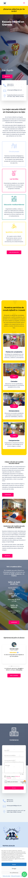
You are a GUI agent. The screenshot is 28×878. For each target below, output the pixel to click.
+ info (14, 347)
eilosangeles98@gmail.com (14, 90)
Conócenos (8, 494)
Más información (14, 252)
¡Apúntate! (14, 622)
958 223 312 (7, 76)
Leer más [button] (14, 661)
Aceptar (14, 864)
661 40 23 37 (10, 85)
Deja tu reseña (14, 675)
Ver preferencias (14, 872)
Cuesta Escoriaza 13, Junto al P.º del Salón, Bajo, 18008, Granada (15, 95)
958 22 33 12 (10, 84)
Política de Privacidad (15, 876)
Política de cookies (6, 876)
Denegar (14, 868)
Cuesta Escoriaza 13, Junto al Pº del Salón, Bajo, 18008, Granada (16, 811)
